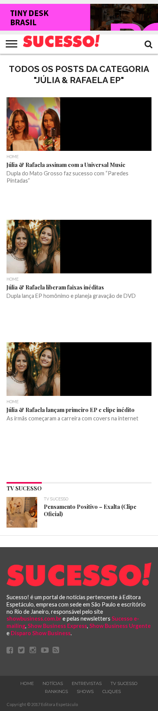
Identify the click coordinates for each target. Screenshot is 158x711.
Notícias (53, 683)
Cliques (111, 691)
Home (27, 683)
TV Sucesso (124, 683)
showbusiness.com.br (34, 618)
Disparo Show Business (41, 633)
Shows (85, 691)
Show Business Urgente (120, 626)
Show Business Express (57, 626)
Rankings (56, 691)
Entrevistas (87, 683)
